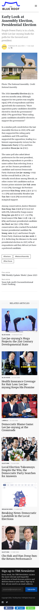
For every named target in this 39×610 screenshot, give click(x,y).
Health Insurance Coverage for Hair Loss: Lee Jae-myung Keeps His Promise (18, 384)
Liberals (5, 420)
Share (9, 608)
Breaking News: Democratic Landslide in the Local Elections (19, 516)
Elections (7, 256)
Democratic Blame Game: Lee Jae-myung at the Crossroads (17, 427)
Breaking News (7, 509)
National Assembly (22, 256)
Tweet (20, 608)
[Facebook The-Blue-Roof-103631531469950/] (3, 602)
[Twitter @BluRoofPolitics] (7, 602)
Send (31, 608)
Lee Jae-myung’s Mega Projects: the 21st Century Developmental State (17, 341)
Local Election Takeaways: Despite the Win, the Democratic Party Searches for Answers (19, 472)
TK (11, 48)
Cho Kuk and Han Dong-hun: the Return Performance (19, 557)
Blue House (8, 261)
